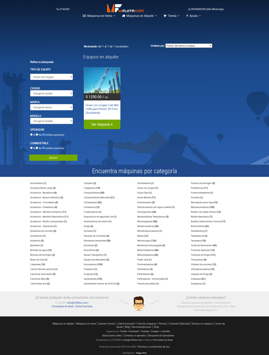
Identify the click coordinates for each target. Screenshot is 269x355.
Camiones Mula (39, 278)
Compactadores (94, 192)
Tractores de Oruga (203, 254)
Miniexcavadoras (148, 226)
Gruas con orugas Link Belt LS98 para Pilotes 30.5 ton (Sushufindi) (102, 109)
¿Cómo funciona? (126, 323)
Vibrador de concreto (203, 264)
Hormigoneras (146, 211)
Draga (88, 226)
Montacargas (146, 240)
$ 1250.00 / (97, 96)
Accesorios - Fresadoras (43, 207)
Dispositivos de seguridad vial (100, 216)
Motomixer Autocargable (151, 245)
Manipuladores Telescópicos (153, 216)
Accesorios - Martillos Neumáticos (49, 216)
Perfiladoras (145, 269)
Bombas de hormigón (42, 254)
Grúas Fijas (144, 192)
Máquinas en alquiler (63, 323)
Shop (156, 326)
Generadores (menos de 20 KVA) (101, 283)
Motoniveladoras (147, 250)
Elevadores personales (97, 240)
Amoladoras (38, 235)
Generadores (93, 278)
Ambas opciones (54, 134)
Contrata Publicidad (179, 323)
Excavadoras (93, 264)
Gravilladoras (145, 183)
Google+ (155, 331)
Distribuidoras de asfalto (97, 221)
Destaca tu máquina (202, 323)
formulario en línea (163, 339)
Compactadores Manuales (99, 197)
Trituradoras (198, 259)
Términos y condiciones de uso (154, 346)
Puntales (197, 197)
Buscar (53, 157)
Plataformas (199, 187)
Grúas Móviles (146, 197)
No (40, 134)
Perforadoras (145, 274)
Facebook (134, 331)
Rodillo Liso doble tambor (206, 211)
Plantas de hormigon (203, 183)
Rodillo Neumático (201, 216)
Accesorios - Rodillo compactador (48, 221)
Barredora (36, 245)
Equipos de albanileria (96, 259)
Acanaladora (38, 183)
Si (34, 134)
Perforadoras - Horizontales (152, 278)
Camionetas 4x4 (40, 283)
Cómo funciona (83, 306)
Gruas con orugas (147, 187)
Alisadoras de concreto (43, 230)
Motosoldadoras (147, 254)
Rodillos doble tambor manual (208, 221)
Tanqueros (198, 240)
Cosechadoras (92, 211)
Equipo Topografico (95, 254)
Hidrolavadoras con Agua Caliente (156, 207)
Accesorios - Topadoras (43, 226)
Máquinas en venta (86, 323)
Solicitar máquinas (147, 323)
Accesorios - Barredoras (43, 192)
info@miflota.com (77, 302)
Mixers (142, 235)
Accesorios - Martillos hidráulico (48, 211)
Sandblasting (199, 230)
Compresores (93, 202)
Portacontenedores (202, 192)
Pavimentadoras (147, 264)
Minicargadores (147, 221)
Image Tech (134, 353)
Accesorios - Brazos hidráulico (46, 197)
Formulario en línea (62, 306)
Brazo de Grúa (38, 259)
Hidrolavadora (146, 202)
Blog (127, 326)
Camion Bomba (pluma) (43, 269)
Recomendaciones (141, 326)
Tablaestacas (199, 235)
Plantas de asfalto (148, 283)
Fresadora (90, 269)
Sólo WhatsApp (207, 9)
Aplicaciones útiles (112, 335)
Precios (163, 323)
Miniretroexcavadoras (149, 230)
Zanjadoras (198, 283)
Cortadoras (92, 207)
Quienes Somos (106, 323)
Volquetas (198, 278)
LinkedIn (165, 331)
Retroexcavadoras (202, 207)
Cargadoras (92, 187)
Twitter (123, 331)
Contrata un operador (135, 335)
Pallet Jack (144, 259)
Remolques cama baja (204, 202)
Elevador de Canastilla (96, 235)
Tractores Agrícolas (203, 250)
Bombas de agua (41, 250)
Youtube (145, 331)
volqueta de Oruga (201, 274)
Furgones (91, 274)
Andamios (37, 240)
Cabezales (37, 264)
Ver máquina (101, 124)
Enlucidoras (91, 250)
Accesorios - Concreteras (44, 202)
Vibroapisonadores (202, 269)
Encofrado (90, 245)
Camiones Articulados (42, 274)
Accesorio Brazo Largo (43, 187)
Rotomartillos (200, 226)
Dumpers (90, 230)
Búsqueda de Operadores (161, 335)
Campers (90, 183)
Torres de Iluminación (204, 245)
